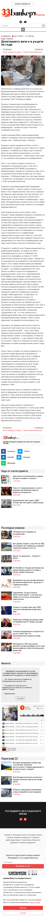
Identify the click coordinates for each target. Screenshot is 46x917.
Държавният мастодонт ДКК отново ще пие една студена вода (28, 501)
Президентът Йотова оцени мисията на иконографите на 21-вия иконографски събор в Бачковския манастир (29, 647)
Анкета (5, 663)
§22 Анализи (8, 39)
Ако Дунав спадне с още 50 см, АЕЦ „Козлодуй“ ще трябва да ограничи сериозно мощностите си (28, 545)
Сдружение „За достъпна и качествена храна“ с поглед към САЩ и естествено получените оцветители (27, 596)
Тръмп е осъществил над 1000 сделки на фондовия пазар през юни (27, 609)
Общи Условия (35, 902)
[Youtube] (25, 22)
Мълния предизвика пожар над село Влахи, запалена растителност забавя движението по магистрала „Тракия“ (28, 766)
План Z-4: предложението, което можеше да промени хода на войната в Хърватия (27, 490)
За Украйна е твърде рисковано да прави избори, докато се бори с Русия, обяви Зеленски (28, 570)
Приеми (23, 908)
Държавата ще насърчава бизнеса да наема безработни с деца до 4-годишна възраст (28, 582)
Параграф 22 (9, 758)
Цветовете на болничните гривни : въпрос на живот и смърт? (28, 477)
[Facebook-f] (21, 819)
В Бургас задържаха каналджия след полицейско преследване (27, 791)
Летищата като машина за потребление (24, 533)
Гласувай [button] (20, 698)
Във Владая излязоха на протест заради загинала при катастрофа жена (27, 779)
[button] (23, 29)
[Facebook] (21, 22)
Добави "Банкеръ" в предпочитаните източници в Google (21, 442)
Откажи (23, 913)
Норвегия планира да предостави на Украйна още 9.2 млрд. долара (28, 621)
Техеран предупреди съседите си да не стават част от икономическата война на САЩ (28, 633)
